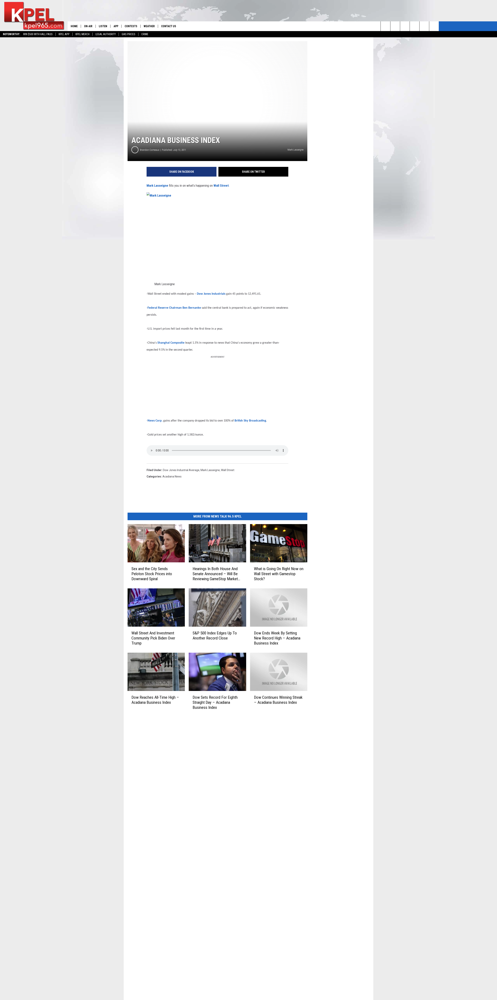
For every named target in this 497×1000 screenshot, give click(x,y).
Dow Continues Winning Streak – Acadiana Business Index (278, 700)
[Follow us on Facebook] (405, 26)
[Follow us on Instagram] (414, 26)
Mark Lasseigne (157, 185)
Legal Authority (106, 34)
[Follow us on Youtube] (424, 26)
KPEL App (64, 34)
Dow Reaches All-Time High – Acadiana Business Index (155, 700)
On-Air (88, 26)
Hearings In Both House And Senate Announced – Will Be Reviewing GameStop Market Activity (215, 573)
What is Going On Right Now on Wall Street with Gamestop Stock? (278, 573)
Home (74, 26)
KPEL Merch (82, 34)
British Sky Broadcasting (250, 420)
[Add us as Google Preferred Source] (395, 26)
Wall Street (221, 185)
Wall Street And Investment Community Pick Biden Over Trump (153, 638)
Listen (103, 26)
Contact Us (168, 26)
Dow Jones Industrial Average (181, 470)
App (116, 26)
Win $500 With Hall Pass (38, 34)
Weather (149, 26)
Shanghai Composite (170, 342)
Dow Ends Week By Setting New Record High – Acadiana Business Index (277, 638)
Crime (144, 34)
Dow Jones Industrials (211, 293)
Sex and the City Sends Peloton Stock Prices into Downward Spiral (151, 573)
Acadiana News (172, 476)
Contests (131, 26)
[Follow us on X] (434, 26)
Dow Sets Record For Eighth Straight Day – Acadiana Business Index (215, 702)
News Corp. (155, 420)
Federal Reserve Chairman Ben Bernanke (174, 307)
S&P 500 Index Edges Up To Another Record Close (215, 635)
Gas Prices (128, 34)
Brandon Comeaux (149, 149)
